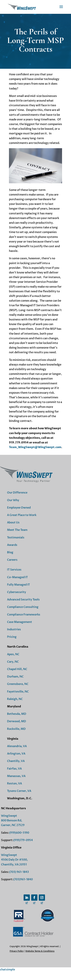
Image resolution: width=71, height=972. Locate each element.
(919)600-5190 (19, 833)
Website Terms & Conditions (39, 951)
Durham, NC (15, 677)
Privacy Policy (17, 951)
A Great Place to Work (21, 515)
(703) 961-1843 (19, 872)
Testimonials (15, 537)
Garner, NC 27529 (12, 825)
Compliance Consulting (22, 607)
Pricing (12, 637)
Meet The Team (17, 530)
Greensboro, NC (17, 684)
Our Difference (17, 493)
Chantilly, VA (16, 761)
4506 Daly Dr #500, (14, 860)
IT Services (14, 570)
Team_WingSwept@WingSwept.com (35, 447)
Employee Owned (19, 508)
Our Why (13, 500)
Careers (12, 560)
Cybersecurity (16, 592)
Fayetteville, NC (18, 692)
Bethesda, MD (16, 714)
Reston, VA (14, 783)
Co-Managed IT (17, 577)
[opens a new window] (27, 897)
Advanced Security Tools (23, 599)
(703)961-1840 (23, 879)
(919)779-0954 (23, 840)
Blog (10, 552)
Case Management (19, 622)
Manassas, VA (16, 776)
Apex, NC (13, 654)
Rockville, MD (16, 729)
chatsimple (7, 969)
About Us (13, 522)
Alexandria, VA (17, 746)
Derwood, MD (16, 721)
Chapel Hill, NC (17, 669)
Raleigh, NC (15, 699)
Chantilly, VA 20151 (14, 864)
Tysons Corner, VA (19, 791)
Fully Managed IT (18, 585)
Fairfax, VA (14, 769)
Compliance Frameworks (23, 615)
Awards (12, 545)
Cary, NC (13, 662)
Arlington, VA (16, 754)
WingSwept (9, 816)
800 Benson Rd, (11, 820)
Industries (14, 629)
